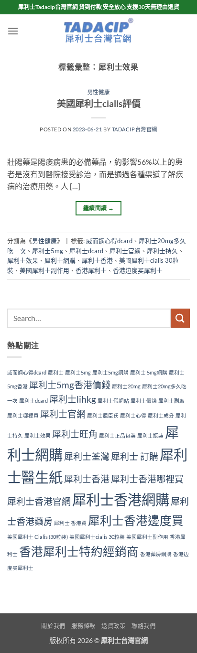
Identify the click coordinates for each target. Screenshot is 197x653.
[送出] (180, 318)
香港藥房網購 (156, 554)
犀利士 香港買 (70, 523)
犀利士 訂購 (134, 456)
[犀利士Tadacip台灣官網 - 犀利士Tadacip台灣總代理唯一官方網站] (98, 31)
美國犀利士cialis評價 (99, 103)
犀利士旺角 (75, 433)
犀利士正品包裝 (117, 435)
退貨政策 (113, 626)
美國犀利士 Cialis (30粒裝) (37, 537)
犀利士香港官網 (39, 501)
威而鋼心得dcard (109, 241)
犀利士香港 (97, 260)
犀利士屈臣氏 (103, 415)
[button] (13, 31)
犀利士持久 (162, 251)
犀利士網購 (60, 260)
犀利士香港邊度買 (136, 520)
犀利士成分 (161, 415)
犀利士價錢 (144, 400)
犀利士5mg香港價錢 (69, 384)
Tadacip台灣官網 (134, 129)
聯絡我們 (143, 626)
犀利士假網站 (113, 400)
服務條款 (83, 626)
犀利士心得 (133, 415)
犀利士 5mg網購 (148, 372)
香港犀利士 (91, 270)
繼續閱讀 (98, 208)
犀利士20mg (126, 386)
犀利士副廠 (171, 400)
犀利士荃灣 (86, 456)
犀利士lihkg (72, 399)
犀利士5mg (47, 251)
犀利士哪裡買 (23, 415)
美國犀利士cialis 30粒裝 (97, 537)
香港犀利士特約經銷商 (79, 551)
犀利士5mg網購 (110, 372)
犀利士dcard (86, 251)
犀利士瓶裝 (150, 435)
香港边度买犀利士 (138, 270)
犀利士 (56, 372)
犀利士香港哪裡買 (147, 478)
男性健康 (98, 92)
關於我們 (53, 626)
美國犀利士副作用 (44, 270)
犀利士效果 (22, 260)
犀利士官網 (125, 251)
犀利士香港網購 (120, 499)
